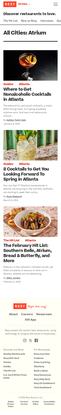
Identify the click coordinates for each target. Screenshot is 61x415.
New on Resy (29, 20)
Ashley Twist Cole (16, 120)
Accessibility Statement (49, 402)
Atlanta (24, 84)
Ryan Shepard (14, 196)
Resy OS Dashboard (44, 383)
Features (39, 358)
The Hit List (10, 20)
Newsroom (44, 314)
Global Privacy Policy (10, 404)
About (13, 314)
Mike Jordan (13, 278)
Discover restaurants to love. (29, 14)
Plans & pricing (42, 362)
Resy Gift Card (11, 358)
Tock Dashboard (42, 387)
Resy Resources (42, 375)
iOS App (30, 320)
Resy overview (42, 354)
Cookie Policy (35, 402)
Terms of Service (24, 402)
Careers (27, 314)
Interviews (46, 20)
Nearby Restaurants (14, 354)
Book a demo (41, 370)
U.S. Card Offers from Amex (15, 376)
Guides (8, 84)
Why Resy (39, 366)
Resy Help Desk (42, 379)
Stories (7, 362)
